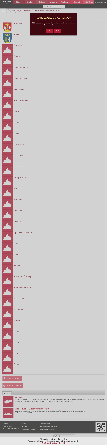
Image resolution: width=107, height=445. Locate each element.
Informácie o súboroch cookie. (55, 443)
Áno (50, 31)
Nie (59, 31)
